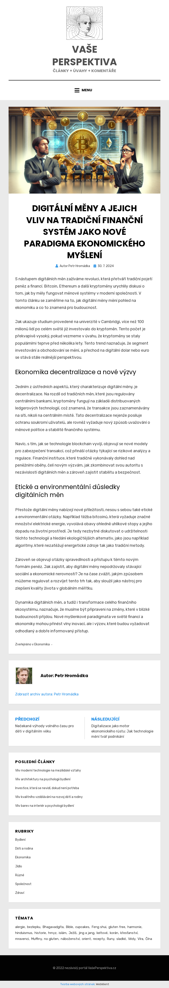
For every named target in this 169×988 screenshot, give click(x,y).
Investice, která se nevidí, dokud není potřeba (47, 788)
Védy (131, 939)
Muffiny (36, 939)
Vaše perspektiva (84, 56)
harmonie (134, 927)
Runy (110, 939)
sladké (121, 939)
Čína (148, 939)
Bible (69, 927)
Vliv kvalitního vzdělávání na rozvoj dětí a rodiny (49, 797)
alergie (20, 927)
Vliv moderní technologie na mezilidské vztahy (48, 770)
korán (114, 933)
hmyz (52, 933)
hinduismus (23, 933)
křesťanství (129, 933)
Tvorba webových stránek (77, 984)
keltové (102, 933)
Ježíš (73, 933)
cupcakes (82, 927)
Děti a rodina (24, 848)
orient (86, 939)
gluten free (116, 927)
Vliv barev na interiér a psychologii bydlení (44, 806)
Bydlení (20, 840)
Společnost (23, 884)
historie (40, 933)
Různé (19, 875)
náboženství (70, 939)
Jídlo (18, 866)
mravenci (22, 939)
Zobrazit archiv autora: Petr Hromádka (47, 694)
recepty (99, 939)
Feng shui (99, 927)
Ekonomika (42, 644)
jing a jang (86, 933)
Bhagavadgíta (53, 927)
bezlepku (33, 927)
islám (62, 933)
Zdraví (19, 893)
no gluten (51, 939)
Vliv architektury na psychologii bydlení (42, 779)
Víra (140, 939)
